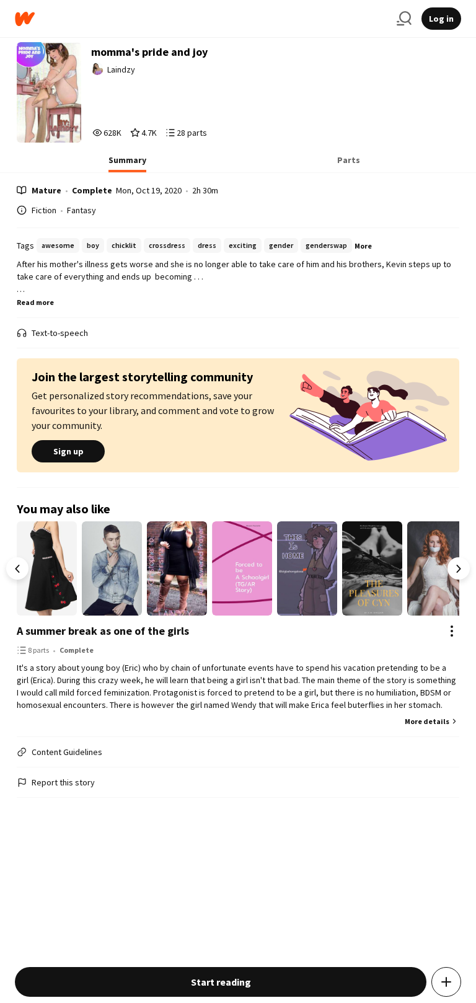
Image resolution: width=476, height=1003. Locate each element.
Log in (441, 18)
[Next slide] (458, 568)
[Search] (404, 18)
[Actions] (451, 631)
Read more (35, 302)
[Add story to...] (446, 982)
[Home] (201, 19)
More (363, 245)
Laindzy (121, 69)
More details (427, 721)
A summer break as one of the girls (103, 631)
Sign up (68, 451)
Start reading (221, 982)
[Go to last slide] (17, 568)
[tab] (127, 163)
